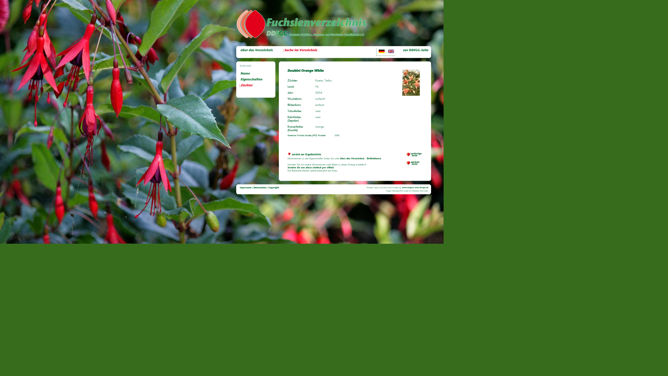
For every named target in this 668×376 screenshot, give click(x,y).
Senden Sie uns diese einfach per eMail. (311, 168)
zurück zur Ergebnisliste (306, 154)
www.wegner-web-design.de (415, 188)
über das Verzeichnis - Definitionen (360, 159)
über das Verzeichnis (257, 50)
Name (245, 73)
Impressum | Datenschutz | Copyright (259, 188)
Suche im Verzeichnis (301, 50)
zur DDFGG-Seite (415, 50)
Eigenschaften (252, 79)
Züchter (247, 85)
